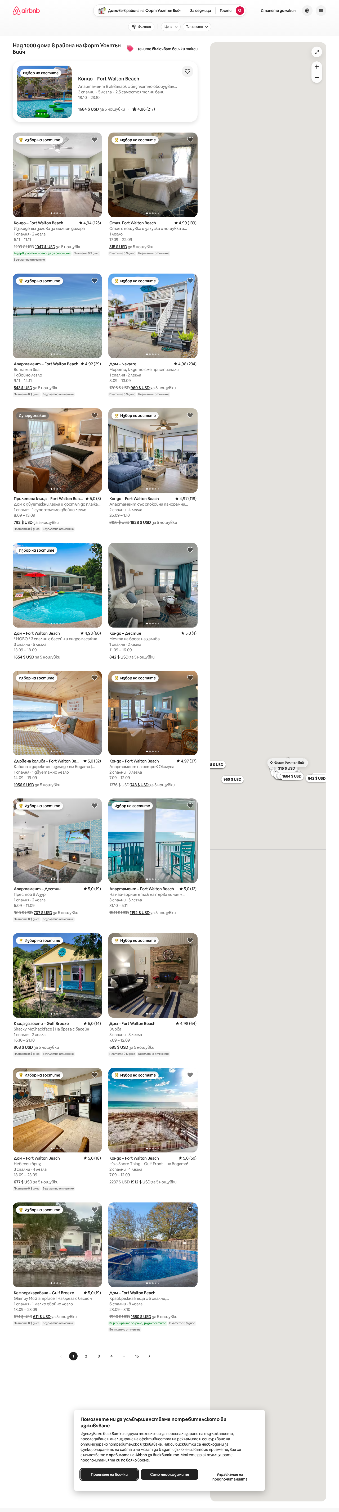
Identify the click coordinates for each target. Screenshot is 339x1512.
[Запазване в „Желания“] (187, 71)
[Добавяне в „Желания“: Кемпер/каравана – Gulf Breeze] (94, 1209)
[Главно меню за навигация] (321, 10)
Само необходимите (169, 1474)
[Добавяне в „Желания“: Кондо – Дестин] (190, 550)
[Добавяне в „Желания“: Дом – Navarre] (190, 280)
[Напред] (149, 1356)
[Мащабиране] (316, 66)
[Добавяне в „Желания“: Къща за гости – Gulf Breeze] (94, 940)
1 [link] (73, 1356)
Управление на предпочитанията (230, 1477)
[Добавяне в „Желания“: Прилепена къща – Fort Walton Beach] (94, 415)
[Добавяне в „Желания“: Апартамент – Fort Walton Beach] (94, 280)
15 (137, 1356)
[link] (61, 1356)
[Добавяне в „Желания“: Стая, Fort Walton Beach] (190, 139)
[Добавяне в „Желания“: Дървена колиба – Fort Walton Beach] (94, 677)
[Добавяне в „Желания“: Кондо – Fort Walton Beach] (94, 139)
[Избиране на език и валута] (307, 10)
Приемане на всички (109, 1474)
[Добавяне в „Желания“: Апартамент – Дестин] (94, 805)
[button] (88, 109)
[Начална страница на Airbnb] (26, 10)
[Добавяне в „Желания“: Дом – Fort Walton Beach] (94, 550)
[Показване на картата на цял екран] (316, 52)
